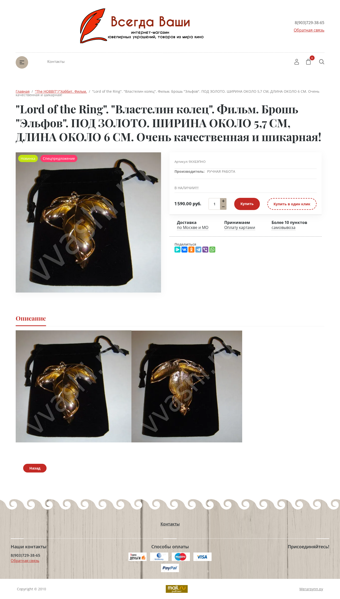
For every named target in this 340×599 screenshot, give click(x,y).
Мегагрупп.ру (311, 589)
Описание (31, 318)
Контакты (56, 61)
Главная (23, 91)
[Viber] (205, 250)
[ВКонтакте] (184, 250)
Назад (34, 468)
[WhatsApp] (212, 250)
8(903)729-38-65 (309, 22)
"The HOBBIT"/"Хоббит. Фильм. (61, 91)
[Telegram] (198, 250)
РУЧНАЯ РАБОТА (221, 171)
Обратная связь (309, 30)
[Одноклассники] (191, 250)
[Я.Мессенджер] (177, 250)
